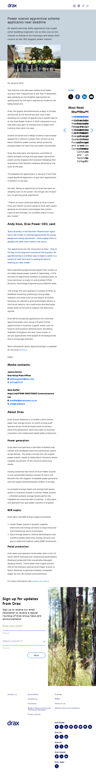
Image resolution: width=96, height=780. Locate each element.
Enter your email (12, 626)
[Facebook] (77, 96)
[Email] (91, 96)
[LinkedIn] (84, 96)
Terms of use (60, 704)
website (23, 350)
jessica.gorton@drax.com (22, 379)
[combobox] (24, 643)
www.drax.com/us (40, 581)
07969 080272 (17, 404)
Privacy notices (34, 714)
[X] (70, 96)
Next (92, 130)
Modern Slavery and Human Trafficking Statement (39, 709)
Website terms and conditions (67, 708)
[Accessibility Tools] (74, 5)
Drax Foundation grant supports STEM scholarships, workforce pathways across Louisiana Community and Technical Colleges (78, 141)
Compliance (33, 699)
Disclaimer (32, 704)
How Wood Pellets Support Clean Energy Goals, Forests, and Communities (73, 134)
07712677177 (16, 382)
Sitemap (58, 694)
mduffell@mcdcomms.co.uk (23, 400)
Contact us (12, 694)
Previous (65, 130)
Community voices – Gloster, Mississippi (75, 127)
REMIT (57, 699)
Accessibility (33, 694)
